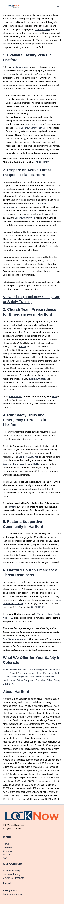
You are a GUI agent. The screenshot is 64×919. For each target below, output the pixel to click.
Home (6, 844)
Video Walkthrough (12, 870)
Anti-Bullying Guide (38, 669)
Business (7, 847)
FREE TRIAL (15, 396)
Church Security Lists (13, 878)
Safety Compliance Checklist (31, 680)
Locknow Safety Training (33, 128)
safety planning (19, 67)
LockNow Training (11, 874)
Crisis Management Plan (29, 673)
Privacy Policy (10, 890)
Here (54, 396)
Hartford (12, 507)
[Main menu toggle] (58, 6)
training (22, 346)
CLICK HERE (38, 607)
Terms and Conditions (13, 894)
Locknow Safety (42, 29)
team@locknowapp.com (15, 639)
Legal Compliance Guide (22, 677)
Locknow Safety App (25, 218)
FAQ (5, 858)
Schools (7, 854)
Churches (8, 851)
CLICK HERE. (43, 162)
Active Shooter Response (15, 669)
